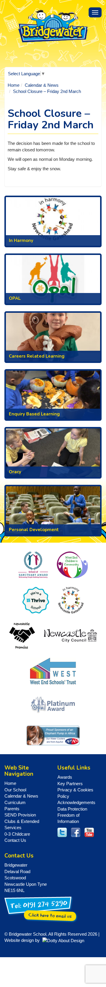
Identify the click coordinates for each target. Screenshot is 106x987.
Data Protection (72, 808)
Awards (64, 777)
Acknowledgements (76, 802)
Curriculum (15, 802)
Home (13, 85)
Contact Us (15, 840)
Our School (15, 789)
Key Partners (70, 783)
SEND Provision (20, 814)
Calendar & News (42, 85)
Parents (11, 808)
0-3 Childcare (17, 834)
